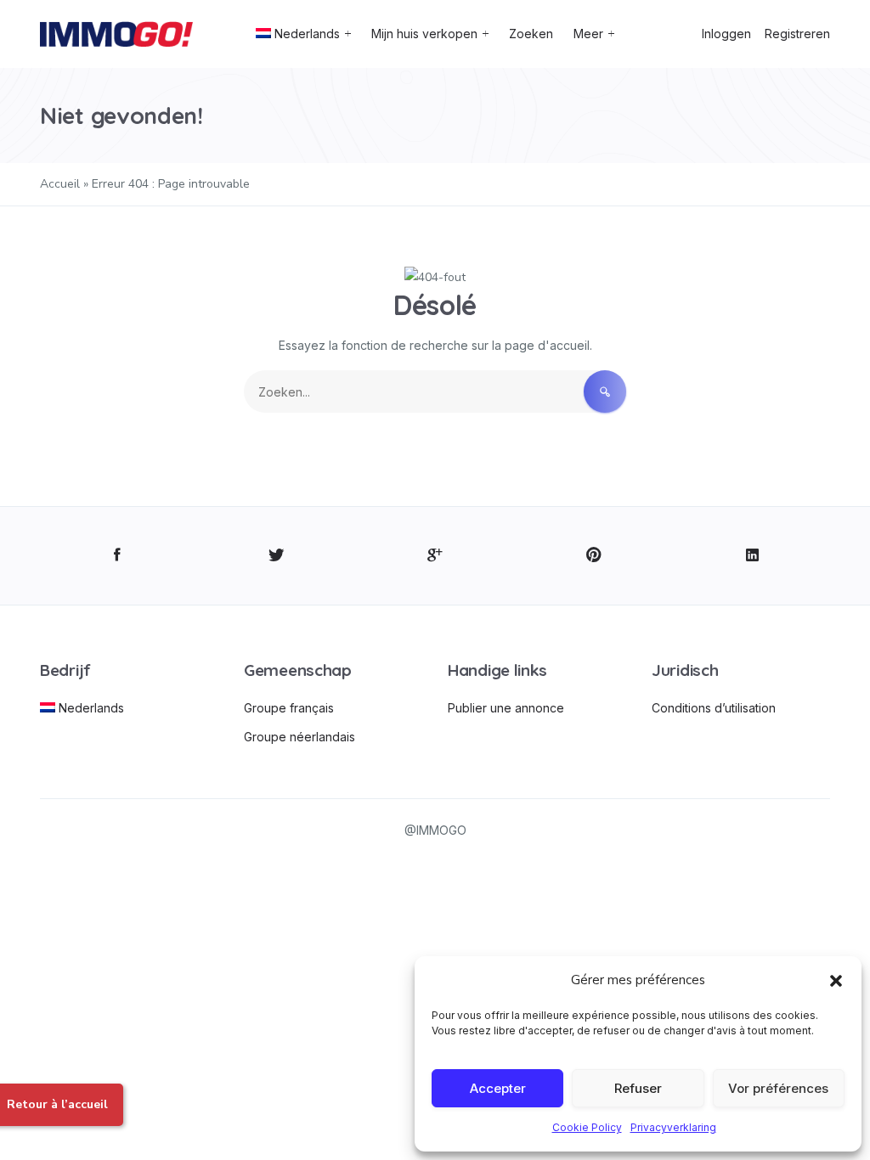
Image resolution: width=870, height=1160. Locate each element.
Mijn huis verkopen (424, 33)
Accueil (60, 184)
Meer (588, 33)
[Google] (435, 556)
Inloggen (726, 33)
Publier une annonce (506, 708)
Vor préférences (778, 1088)
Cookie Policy (587, 1127)
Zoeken (531, 33)
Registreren (797, 33)
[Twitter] (276, 556)
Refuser (638, 1088)
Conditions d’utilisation (714, 708)
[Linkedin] (752, 556)
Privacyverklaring (673, 1127)
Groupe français (289, 708)
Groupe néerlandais (299, 736)
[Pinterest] (593, 556)
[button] (836, 979)
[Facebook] (118, 556)
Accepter (498, 1088)
